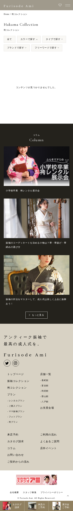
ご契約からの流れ (18, 461)
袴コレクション (17, 387)
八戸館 (45, 401)
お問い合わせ (15, 455)
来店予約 (12, 434)
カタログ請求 (15, 441)
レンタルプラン (17, 400)
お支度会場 (47, 407)
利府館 (45, 391)
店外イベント (48, 448)
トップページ (15, 374)
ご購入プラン (15, 406)
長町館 (45, 380)
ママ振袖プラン (17, 411)
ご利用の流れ (48, 434)
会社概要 (14, 492)
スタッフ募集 (29, 492)
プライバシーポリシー (52, 492)
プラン (11, 394)
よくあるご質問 (50, 441)
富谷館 (45, 385)
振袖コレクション (18, 381)
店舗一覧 (45, 374)
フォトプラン (15, 416)
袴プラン (13, 422)
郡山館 (45, 396)
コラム (11, 448)
